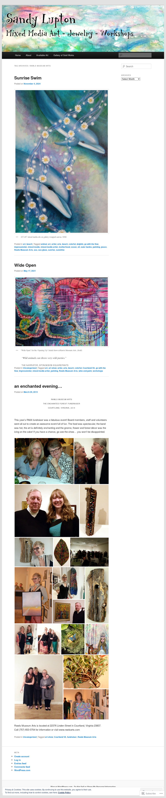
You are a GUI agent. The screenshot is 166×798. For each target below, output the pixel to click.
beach (29, 244)
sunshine (60, 249)
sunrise (51, 249)
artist (54, 244)
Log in (17, 759)
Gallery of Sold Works (63, 55)
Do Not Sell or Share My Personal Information (95, 786)
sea (35, 249)
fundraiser (72, 736)
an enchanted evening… (38, 386)
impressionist (20, 246)
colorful (72, 244)
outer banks (86, 246)
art (24, 244)
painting (96, 246)
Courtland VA (89, 367)
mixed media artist (49, 246)
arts (59, 244)
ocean (74, 246)
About (28, 55)
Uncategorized (29, 367)
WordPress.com (22, 770)
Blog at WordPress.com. (62, 786)
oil (79, 246)
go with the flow (91, 244)
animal (44, 244)
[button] (44, 461)
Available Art (42, 55)
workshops (98, 370)
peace (104, 246)
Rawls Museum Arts (23, 249)
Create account (21, 756)
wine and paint (85, 370)
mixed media (34, 246)
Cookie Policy (64, 792)
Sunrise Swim (28, 78)
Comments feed (22, 766)
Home (18, 55)
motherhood (64, 246)
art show (53, 367)
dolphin (80, 244)
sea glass (42, 249)
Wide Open (25, 265)
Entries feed (20, 763)
